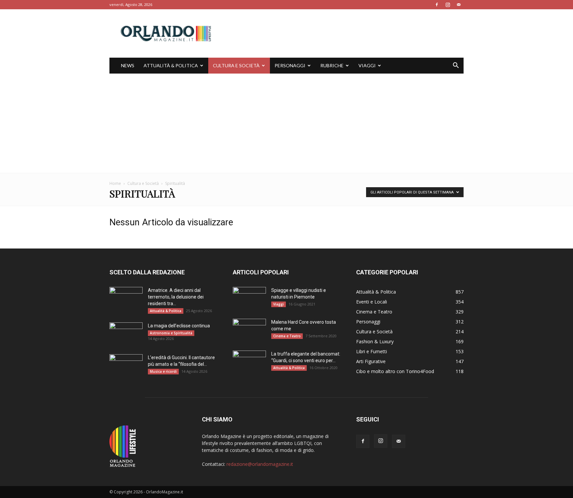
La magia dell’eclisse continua (179, 325)
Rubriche (332, 65)
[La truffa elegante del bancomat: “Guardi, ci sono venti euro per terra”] (249, 362)
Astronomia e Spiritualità (171, 333)
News (127, 65)
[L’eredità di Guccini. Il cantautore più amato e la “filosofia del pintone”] (126, 365)
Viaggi (367, 65)
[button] (456, 66)
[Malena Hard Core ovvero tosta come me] (249, 330)
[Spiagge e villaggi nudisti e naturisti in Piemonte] (249, 298)
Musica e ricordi (163, 371)
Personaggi (290, 65)
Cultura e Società (236, 65)
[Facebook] (437, 4)
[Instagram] (448, 4)
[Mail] (459, 4)
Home (115, 183)
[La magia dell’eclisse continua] (126, 334)
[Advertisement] (286, 123)
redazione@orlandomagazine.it (259, 464)
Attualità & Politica (171, 65)
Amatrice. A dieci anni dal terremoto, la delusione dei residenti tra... (176, 297)
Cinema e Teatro (287, 336)
